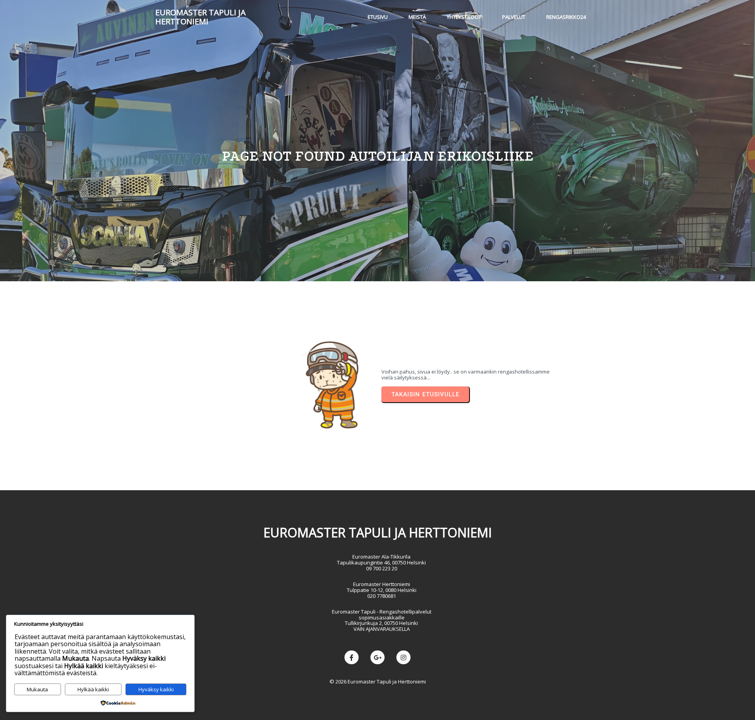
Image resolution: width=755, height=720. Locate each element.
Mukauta (37, 689)
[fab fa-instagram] (403, 657)
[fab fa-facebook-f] (351, 657)
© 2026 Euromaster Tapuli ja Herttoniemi (378, 681)
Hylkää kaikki (93, 689)
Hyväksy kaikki (156, 689)
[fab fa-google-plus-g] (377, 657)
